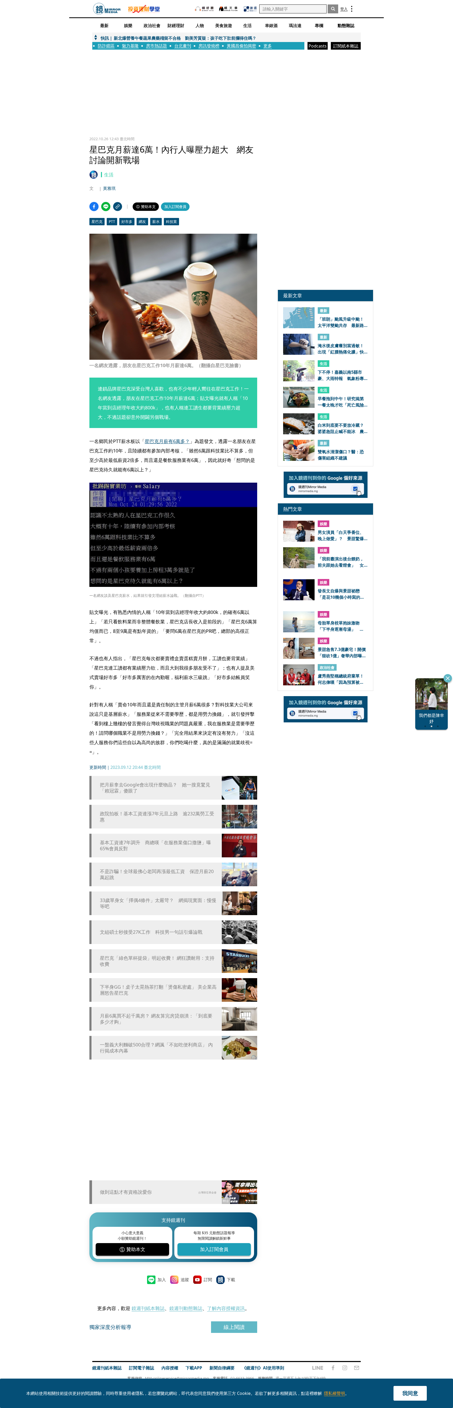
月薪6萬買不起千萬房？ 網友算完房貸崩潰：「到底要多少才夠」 (156, 1019)
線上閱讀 (234, 1327)
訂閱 (208, 1279)
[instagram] (344, 1367)
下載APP (194, 1368)
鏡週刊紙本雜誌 (148, 1308)
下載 (231, 1279)
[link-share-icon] (117, 206)
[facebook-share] (94, 206)
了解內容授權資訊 (226, 1308)
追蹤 (185, 1279)
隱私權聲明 (334, 1393)
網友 (142, 221)
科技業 (171, 221)
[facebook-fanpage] (333, 1367)
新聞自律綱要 (222, 1368)
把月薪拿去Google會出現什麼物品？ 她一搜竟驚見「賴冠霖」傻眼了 (155, 788)
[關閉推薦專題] (448, 678)
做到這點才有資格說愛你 (126, 1192)
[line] (318, 1367)
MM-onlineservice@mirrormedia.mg (177, 1378)
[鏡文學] (229, 9)
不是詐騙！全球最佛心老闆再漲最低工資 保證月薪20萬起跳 (157, 874)
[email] (356, 1367)
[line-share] (105, 206)
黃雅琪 (109, 188)
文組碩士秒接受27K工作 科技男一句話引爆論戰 (151, 932)
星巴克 (97, 221)
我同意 (410, 1393)
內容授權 (169, 1368)
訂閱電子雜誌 (141, 1368)
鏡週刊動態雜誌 (185, 1308)
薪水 (156, 221)
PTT (112, 221)
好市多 (126, 221)
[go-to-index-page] (107, 9)
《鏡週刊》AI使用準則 (263, 1368)
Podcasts (318, 46)
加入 (162, 1279)
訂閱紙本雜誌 (345, 46)
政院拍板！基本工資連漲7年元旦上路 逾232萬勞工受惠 (157, 817)
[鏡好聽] (204, 9)
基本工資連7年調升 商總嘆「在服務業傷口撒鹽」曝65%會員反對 (155, 845)
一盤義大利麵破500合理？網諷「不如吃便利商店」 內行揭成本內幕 (156, 1048)
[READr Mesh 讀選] (250, 9)
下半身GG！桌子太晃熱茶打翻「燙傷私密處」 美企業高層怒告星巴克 (158, 990)
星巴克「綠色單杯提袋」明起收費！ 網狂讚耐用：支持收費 (157, 961)
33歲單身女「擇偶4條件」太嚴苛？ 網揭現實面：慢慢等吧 (158, 903)
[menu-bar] (351, 9)
